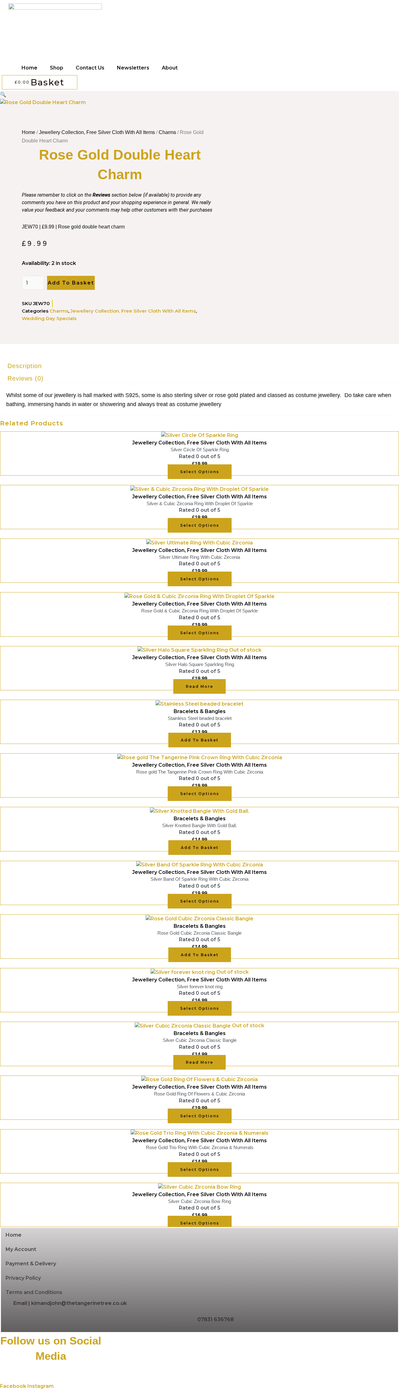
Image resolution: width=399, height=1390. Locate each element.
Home (29, 68)
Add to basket (71, 283)
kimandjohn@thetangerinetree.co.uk (79, 1303)
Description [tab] (24, 365)
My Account (21, 1249)
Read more (199, 686)
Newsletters (133, 68)
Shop (56, 68)
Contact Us (90, 68)
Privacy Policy (23, 1278)
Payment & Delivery (31, 1264)
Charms (167, 132)
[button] (3, 95)
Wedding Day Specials (49, 318)
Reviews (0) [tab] (25, 378)
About (170, 68)
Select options (199, 471)
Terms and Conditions (34, 1292)
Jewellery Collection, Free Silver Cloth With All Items (97, 132)
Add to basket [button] (200, 740)
